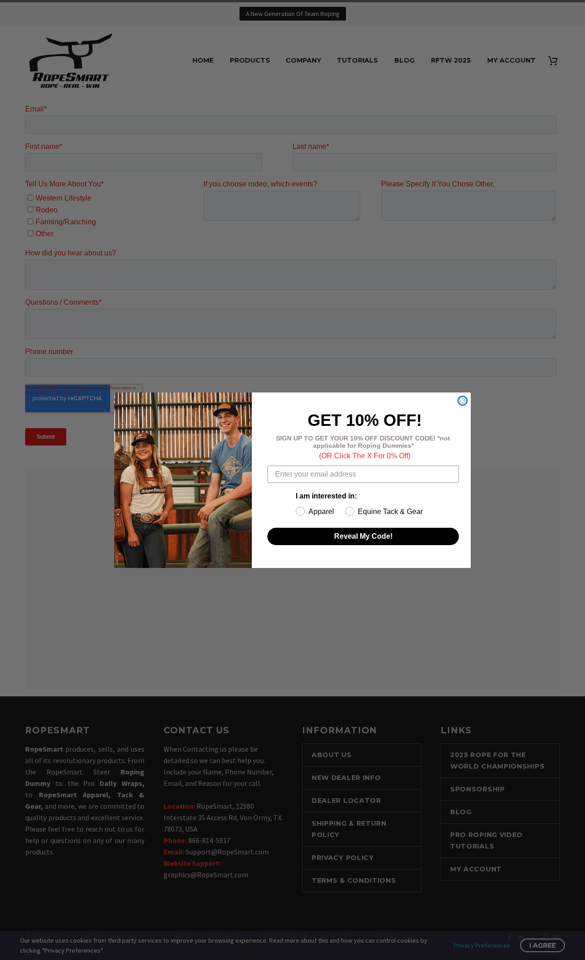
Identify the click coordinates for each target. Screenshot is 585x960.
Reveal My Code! (363, 536)
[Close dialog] (462, 400)
